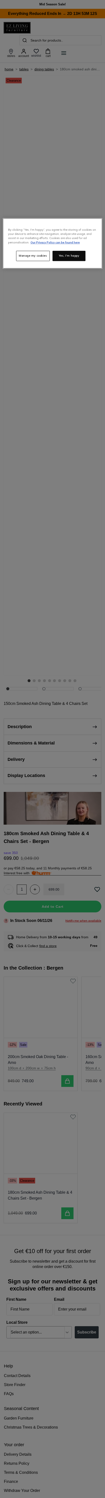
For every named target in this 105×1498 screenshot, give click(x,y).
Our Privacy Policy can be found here (55, 242)
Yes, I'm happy (69, 255)
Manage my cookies (33, 255)
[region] (53, 243)
